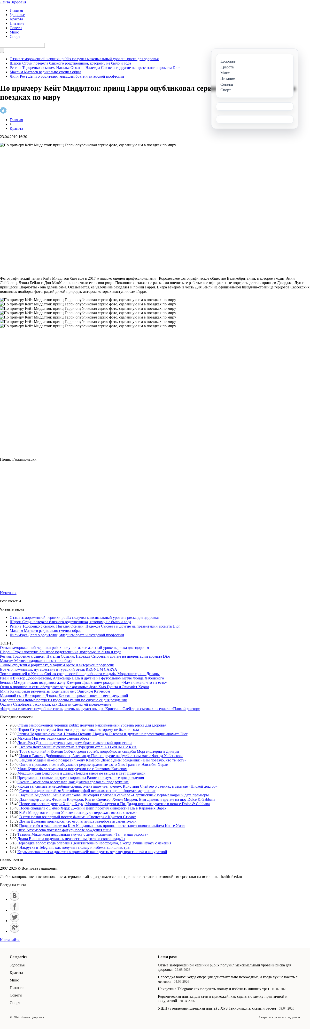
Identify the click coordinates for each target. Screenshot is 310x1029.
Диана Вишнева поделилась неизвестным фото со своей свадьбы (71, 839)
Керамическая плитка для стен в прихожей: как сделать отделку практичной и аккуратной (92, 852)
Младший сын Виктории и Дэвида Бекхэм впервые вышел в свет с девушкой (64, 696)
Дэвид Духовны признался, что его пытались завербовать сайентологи (78, 821)
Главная (16, 10)
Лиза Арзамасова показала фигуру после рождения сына (64, 830)
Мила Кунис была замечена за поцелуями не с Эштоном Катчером (55, 691)
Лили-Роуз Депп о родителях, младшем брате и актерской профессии (67, 76)
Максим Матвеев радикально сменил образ (45, 72)
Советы (16, 28)
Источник (8, 593)
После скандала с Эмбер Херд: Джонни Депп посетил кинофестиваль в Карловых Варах (92, 808)
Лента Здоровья (13, 2)
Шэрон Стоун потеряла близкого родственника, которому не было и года (70, 63)
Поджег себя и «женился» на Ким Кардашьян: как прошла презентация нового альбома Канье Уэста (102, 826)
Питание (17, 23)
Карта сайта (10, 940)
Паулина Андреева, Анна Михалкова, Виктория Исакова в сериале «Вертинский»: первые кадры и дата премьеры (114, 795)
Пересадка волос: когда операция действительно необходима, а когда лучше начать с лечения (94, 843)
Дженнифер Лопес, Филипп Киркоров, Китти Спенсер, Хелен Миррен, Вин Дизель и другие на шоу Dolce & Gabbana (117, 799)
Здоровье (17, 15)
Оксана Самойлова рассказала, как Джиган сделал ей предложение (55, 704)
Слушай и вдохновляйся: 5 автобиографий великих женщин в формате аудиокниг (87, 791)
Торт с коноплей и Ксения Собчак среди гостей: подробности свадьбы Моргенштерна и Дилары (80, 674)
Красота (16, 19)
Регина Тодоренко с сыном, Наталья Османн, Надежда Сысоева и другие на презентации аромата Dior (95, 67)
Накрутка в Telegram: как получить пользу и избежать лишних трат (75, 847)
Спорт (15, 36)
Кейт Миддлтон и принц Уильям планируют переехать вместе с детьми (78, 812)
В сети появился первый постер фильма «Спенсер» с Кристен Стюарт (77, 817)
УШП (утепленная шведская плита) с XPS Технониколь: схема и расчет (217, 1008)
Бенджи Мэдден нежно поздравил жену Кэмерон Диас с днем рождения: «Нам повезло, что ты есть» (83, 682)
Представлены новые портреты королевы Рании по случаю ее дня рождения (63, 700)
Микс (14, 32)
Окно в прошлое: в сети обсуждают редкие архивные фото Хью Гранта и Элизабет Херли (74, 687)
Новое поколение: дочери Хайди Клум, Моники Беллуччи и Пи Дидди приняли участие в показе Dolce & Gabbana (114, 804)
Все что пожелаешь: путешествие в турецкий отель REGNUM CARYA (58, 669)
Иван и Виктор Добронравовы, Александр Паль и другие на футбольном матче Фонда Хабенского (82, 678)
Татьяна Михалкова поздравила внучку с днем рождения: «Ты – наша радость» (82, 834)
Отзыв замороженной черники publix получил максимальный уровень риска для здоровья (84, 59)
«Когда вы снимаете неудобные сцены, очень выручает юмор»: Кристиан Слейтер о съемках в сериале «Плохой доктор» (100, 709)
